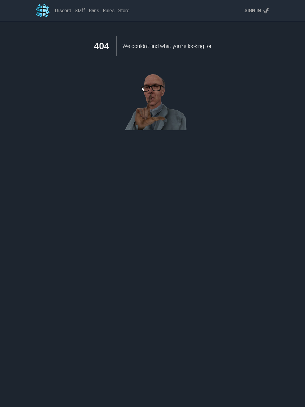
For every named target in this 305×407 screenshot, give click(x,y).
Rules (109, 10)
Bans (94, 10)
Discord (63, 10)
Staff (80, 10)
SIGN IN (253, 10)
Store (124, 10)
